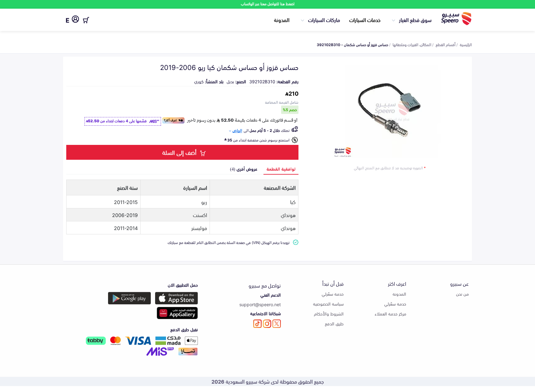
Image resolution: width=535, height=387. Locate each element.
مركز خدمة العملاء (390, 313)
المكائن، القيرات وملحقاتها (412, 44)
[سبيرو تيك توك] (257, 324)
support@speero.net (260, 304)
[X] (276, 324)
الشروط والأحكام (329, 313)
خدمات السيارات (365, 19)
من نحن (462, 293)
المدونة (281, 19)
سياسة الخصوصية (328, 303)
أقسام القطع (445, 44)
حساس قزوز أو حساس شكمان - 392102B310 (352, 44)
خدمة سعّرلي (395, 303)
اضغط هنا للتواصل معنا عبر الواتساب (267, 3)
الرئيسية (466, 44)
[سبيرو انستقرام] (267, 324)
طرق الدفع (334, 323)
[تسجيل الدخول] (75, 20)
